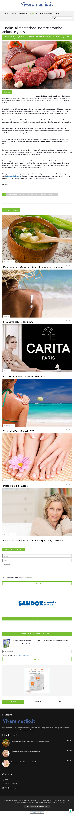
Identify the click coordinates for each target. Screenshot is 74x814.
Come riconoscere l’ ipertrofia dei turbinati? (25, 751)
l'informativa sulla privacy (25, 577)
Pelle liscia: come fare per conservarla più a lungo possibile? (33, 540)
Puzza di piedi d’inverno (15, 485)
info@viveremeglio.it (12, 788)
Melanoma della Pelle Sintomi (18, 321)
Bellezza (32, 13)
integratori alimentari (13, 176)
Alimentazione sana (18, 13)
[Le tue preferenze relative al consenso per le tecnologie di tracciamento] (70, 810)
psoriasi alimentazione (14, 194)
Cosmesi (7, 371)
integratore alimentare (35, 194)
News (58, 13)
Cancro (6, 316)
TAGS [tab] (61, 701)
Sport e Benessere (46, 13)
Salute (6, 13)
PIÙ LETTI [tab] (13, 701)
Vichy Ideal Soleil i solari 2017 (18, 431)
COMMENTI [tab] (37, 701)
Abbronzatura (9, 425)
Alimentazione (9, 261)
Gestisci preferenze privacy (38, 806)
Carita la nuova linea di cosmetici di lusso (24, 376)
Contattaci (7, 774)
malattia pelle (48, 194)
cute (55, 194)
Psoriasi (7, 92)
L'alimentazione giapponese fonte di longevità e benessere (33, 267)
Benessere (8, 480)
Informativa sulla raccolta (37, 812)
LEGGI (68, 265)
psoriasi (24, 194)
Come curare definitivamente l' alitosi (23, 762)
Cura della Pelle (9, 534)
